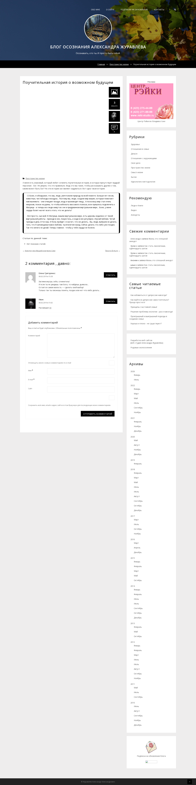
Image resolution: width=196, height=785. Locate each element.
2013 (133, 623)
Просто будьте (111, 250)
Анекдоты (135, 215)
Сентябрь (138, 407)
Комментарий (34, 335)
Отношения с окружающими (144, 158)
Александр (135, 238)
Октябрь (138, 505)
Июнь (136, 379)
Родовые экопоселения (141, 347)
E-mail (31, 379)
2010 (133, 702)
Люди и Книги (137, 205)
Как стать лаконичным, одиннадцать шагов (147, 266)
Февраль (138, 421)
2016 (133, 539)
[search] (175, 9)
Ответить (110, 275)
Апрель (137, 547)
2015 (133, 558)
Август (137, 445)
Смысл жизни (137, 172)
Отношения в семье (140, 149)
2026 (133, 371)
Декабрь (138, 431)
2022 (133, 385)
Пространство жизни (119, 64)
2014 (133, 586)
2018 (133, 469)
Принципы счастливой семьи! (144, 307)
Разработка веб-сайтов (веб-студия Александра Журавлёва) (146, 341)
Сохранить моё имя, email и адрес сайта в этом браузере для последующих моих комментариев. (69, 405)
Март (136, 393)
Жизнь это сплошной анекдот (159, 260)
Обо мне (95, 9)
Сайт (30, 388)
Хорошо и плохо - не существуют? (146, 323)
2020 (133, 436)
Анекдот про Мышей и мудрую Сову (40, 250)
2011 (133, 684)
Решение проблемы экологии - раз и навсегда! (152, 311)
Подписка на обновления (134, 9)
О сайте (110, 9)
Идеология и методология (143, 181)
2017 (133, 516)
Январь (137, 375)
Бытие (134, 177)
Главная (101, 64)
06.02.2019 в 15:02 (46, 303)
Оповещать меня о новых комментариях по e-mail (49, 363)
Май (136, 398)
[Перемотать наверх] (189, 781)
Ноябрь (137, 412)
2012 (133, 642)
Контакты (159, 9)
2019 (133, 460)
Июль (136, 403)
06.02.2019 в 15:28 (46, 276)
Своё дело (135, 163)
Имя (30, 370)
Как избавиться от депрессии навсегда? (149, 295)
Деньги (134, 153)
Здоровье (135, 144)
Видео (134, 210)
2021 (133, 418)
